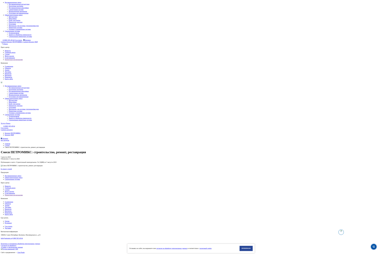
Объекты (8, 68)
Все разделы (5, 140)
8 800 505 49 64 (17, 238)
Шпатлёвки (13, 18)
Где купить (18, 40)
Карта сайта (9, 79)
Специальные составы (12, 31)
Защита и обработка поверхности (20, 35)
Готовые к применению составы (20, 29)
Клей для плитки (14, 20)
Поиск (5, 44)
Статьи (7, 54)
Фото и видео (9, 56)
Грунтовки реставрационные (18, 13)
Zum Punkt (21, 252)
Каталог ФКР (9, 135)
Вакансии (8, 73)
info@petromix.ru (6, 238)
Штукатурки (13, 17)
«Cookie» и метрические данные (12, 247)
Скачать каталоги (7, 130)
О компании (9, 66)
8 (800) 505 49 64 (9, 40)
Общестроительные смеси (13, 15)
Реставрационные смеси (13, 2)
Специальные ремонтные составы (20, 36)
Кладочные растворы (16, 6)
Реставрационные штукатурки (19, 4)
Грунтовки (12, 24)
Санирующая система (16, 9)
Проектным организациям (14, 59)
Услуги (3, 123)
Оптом (7, 221)
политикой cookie (205, 248)
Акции (7, 70)
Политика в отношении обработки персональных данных (20, 244)
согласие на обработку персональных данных (171, 248)
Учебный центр (10, 52)
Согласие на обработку (8, 245)
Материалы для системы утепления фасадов (24, 26)
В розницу (8, 223)
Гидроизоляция (14, 33)
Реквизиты (8, 77)
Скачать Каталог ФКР (30, 42)
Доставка (8, 72)
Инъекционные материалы (18, 11)
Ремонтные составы (15, 27)
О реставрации (10, 58)
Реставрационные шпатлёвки (19, 8)
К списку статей (6, 169)
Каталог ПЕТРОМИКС (13, 133)
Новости (8, 50)
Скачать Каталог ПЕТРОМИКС (12, 42)
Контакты (8, 75)
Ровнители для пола (15, 22)
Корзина (28, 40)
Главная (7, 144)
